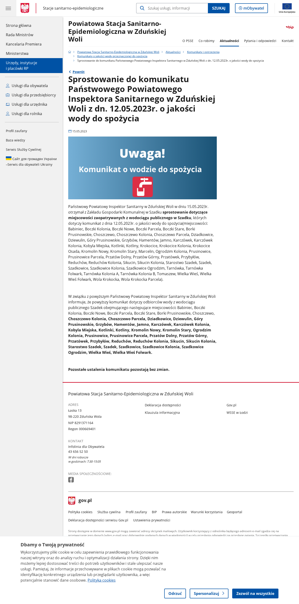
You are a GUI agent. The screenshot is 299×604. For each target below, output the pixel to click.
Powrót (79, 72)
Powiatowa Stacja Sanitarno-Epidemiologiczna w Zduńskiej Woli (117, 31)
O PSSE (187, 41)
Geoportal (234, 512)
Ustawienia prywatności (151, 520)
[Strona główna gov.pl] (26, 8)
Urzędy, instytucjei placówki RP (21, 65)
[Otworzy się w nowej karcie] (71, 480)
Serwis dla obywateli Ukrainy (31, 162)
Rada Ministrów (19, 34)
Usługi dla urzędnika (29, 104)
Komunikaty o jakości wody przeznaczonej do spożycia (112, 56)
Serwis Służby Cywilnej (23, 149)
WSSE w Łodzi (237, 412)
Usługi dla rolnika (26, 113)
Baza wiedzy (15, 140)
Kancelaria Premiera (24, 44)
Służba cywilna (109, 512)
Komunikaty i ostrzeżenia (203, 52)
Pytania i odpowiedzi (260, 41)
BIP (154, 512)
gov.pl (85, 501)
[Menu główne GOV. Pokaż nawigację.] (8, 8)
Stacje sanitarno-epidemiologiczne (73, 8)
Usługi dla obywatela (29, 85)
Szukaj (218, 8)
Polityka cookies (80, 512)
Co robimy (206, 41)
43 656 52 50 (78, 451)
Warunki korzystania (207, 512)
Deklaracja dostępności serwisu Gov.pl (98, 520)
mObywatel (253, 9)
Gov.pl (231, 405)
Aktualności (229, 41)
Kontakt (288, 41)
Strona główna (24, 25)
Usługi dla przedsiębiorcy (33, 95)
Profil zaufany (16, 131)
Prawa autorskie (174, 512)
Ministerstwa (17, 53)
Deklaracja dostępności (163, 405)
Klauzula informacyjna (162, 412)
